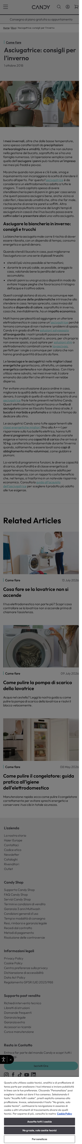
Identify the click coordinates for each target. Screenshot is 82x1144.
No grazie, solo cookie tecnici (39, 1130)
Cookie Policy (64, 1113)
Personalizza (39, 1139)
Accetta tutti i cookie (39, 1121)
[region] (39, 1110)
